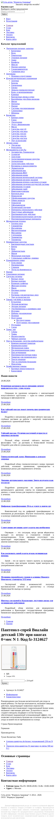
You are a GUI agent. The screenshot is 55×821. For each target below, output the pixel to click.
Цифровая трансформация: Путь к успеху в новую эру (26, 506)
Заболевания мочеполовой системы (26, 177)
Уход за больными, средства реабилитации (24, 341)
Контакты (10, 37)
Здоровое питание (19, 58)
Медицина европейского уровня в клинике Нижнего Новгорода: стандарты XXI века (25, 578)
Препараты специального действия (26, 210)
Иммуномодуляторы (20, 191)
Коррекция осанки (19, 345)
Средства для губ (18, 129)
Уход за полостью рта (20, 297)
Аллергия (15, 154)
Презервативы (17, 265)
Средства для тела (19, 138)
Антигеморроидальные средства (25, 159)
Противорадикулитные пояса (24, 355)
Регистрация (11, 21)
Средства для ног (18, 134)
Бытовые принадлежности (22, 369)
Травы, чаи (11, 329)
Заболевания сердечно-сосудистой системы (30, 184)
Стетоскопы (16, 235)
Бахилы (14, 83)
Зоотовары (10, 74)
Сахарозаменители (19, 69)
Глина (13, 120)
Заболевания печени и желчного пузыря (28, 182)
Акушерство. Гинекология (22, 152)
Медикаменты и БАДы (16, 150)
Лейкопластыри (18, 251)
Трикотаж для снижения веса (24, 357)
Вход (8, 19)
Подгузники (16, 318)
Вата (13, 249)
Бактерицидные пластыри (22, 244)
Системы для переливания (22, 108)
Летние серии (12, 143)
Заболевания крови (19, 175)
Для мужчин (16, 122)
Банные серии (17, 117)
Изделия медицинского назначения (21, 78)
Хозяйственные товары (16, 366)
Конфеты (15, 62)
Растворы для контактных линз (24, 295)
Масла (14, 127)
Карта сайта (11, 39)
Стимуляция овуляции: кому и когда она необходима (25, 527)
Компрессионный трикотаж (23, 343)
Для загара (15, 145)
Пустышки (16, 325)
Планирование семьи (15, 260)
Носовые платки (18, 290)
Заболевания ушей (19, 189)
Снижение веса (18, 71)
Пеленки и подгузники (21, 76)
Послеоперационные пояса (23, 350)
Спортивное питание (15, 274)
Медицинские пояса (20, 348)
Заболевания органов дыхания (24, 180)
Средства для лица (19, 131)
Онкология (16, 203)
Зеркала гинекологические (23, 90)
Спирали (15, 267)
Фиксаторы (16, 364)
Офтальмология (18, 205)
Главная (9, 25)
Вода (13, 53)
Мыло (13, 288)
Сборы (14, 332)
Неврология (16, 196)
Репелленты (16, 147)
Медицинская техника (16, 221)
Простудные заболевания (22, 212)
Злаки (13, 60)
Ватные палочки (18, 281)
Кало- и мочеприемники (22, 92)
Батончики (16, 51)
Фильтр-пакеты (18, 336)
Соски (14, 327)
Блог (8, 30)
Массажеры (16, 233)
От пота (14, 292)
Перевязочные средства (16, 242)
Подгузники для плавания (27, 322)
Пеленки (15, 316)
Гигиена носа (17, 223)
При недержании (18, 352)
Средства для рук (18, 136)
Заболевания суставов (20, 187)
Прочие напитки (18, 67)
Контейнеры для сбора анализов (25, 99)
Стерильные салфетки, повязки (25, 258)
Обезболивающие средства (23, 198)
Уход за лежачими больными (23, 362)
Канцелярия (16, 371)
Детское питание (18, 306)
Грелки (14, 88)
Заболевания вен (18, 170)
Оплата (9, 35)
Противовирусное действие (23, 214)
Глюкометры (16, 226)
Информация (12, 694)
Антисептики (17, 161)
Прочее (14, 106)
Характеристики (13, 697)
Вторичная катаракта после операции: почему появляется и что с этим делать (22, 387)
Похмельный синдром (21, 207)
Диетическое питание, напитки (20, 48)
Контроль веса (17, 193)
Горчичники (16, 85)
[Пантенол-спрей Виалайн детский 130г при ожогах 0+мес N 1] (14, 669)
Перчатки (15, 104)
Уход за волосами (18, 140)
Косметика (10, 115)
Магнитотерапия (18, 230)
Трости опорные (18, 359)
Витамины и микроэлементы (24, 166)
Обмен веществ (18, 200)
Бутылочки (16, 302)
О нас (8, 28)
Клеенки (15, 94)
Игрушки (15, 311)
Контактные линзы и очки (22, 97)
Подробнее (6, 402)
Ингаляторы (16, 228)
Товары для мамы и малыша (18, 299)
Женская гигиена (18, 286)
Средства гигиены (14, 276)
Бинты (14, 246)
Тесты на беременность (21, 269)
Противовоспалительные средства (26, 216)
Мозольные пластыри (20, 256)
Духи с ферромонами (20, 124)
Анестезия (15, 157)
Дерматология (17, 168)
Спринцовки (17, 111)
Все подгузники (23, 320)
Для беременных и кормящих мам (26, 309)
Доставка (10, 32)
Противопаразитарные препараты (26, 219)
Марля (14, 253)
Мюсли (14, 64)
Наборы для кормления (21, 313)
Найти (4, 14)
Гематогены (16, 55)
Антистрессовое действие (22, 164)
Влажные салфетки (19, 283)
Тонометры (16, 240)
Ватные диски (17, 279)
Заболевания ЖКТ (19, 173)
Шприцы (15, 113)
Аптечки (15, 81)
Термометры (16, 237)
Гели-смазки (16, 263)
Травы (14, 334)
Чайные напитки (18, 339)
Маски (14, 101)
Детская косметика (19, 304)
